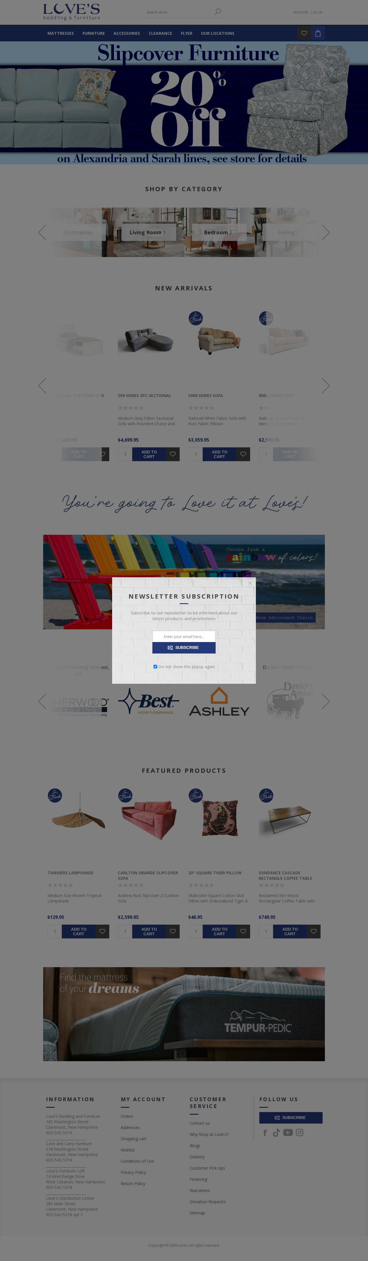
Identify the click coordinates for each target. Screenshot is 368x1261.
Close (250, 583)
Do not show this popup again (186, 666)
